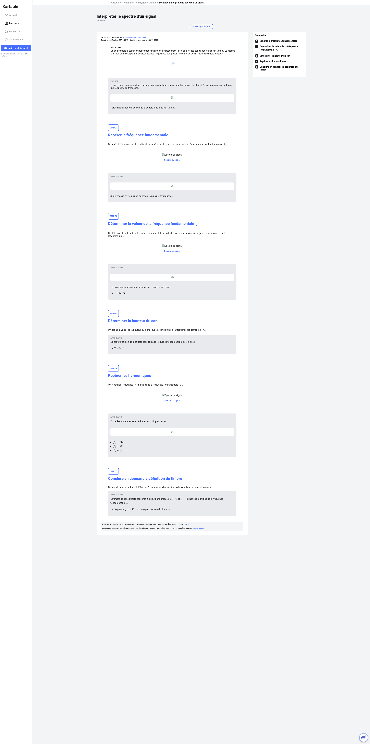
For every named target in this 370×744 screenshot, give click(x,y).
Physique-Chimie (147, 2)
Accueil (13, 15)
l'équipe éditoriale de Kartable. (134, 37)
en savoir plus (189, 525)
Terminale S (128, 2)
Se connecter (16, 39)
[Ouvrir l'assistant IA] (364, 738)
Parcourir (14, 23)
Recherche (14, 31)
